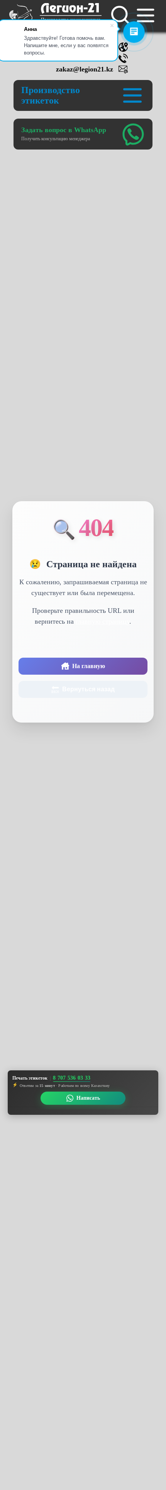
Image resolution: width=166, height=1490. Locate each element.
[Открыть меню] (145, 15)
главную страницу (102, 621)
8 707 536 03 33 (72, 1078)
